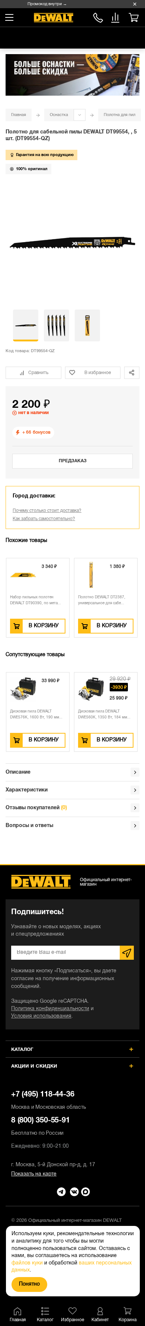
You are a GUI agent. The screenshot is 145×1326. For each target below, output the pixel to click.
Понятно (29, 1284)
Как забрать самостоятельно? (44, 519)
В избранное (97, 373)
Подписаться (127, 953)
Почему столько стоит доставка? (47, 511)
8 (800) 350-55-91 (98, 16)
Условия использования (41, 1016)
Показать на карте (34, 1174)
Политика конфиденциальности (50, 1008)
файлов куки (27, 1263)
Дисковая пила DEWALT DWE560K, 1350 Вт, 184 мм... (56, 714)
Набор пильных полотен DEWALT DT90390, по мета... (35, 600)
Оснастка (59, 115)
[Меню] (9, 17)
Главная (18, 115)
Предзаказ (73, 461)
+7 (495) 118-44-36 (48, 1100)
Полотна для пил (119, 115)
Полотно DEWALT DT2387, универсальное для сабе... (101, 600)
